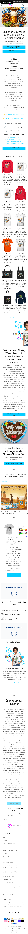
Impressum (5, 840)
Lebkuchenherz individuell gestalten (15, 118)
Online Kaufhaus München (16, 926)
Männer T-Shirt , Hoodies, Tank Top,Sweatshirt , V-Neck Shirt (11, 866)
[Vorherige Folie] (10, 469)
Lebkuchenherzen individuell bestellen (14, 148)
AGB (4, 837)
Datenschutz (6, 847)
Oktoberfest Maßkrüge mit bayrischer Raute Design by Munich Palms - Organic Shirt (20, 256)
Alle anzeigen (14, 317)
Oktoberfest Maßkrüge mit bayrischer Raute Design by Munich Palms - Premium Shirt (7, 257)
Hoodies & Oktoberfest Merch (15, 143)
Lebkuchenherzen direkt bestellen (14, 114)
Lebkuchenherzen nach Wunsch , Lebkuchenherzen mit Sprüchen (11, 886)
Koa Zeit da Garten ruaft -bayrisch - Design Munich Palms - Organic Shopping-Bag (7, 283)
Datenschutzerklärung (17, 928)
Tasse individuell (7, 879)
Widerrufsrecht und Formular (10, 850)
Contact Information (8, 894)
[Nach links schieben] (10, 517)
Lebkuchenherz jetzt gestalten (14, 51)
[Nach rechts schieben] (17, 517)
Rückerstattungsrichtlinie (9, 843)
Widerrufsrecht (8, 928)
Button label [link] (14, 803)
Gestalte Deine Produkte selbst (14, 414)
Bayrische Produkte (8, 882)
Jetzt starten (14, 575)
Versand (6, 930)
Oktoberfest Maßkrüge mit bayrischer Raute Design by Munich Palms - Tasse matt (7, 204)
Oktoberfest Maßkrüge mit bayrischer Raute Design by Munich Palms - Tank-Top (7, 231)
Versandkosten (6, 853)
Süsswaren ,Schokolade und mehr (11, 891)
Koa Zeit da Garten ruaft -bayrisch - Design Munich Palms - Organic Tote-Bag (20, 282)
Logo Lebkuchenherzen (14, 463)
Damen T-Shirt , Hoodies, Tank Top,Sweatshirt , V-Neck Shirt (10, 871)
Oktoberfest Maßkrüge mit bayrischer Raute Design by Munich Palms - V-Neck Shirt (20, 231)
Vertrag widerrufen (7, 856)
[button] (1, 5)
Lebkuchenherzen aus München (15, 139)
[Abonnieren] (23, 820)
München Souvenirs (15, 137)
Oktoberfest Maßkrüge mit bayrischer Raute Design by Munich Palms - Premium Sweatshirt (7, 178)
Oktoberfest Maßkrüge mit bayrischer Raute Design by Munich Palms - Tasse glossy (20, 177)
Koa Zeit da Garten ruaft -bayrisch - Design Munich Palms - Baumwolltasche (7, 308)
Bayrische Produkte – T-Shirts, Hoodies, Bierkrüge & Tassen (13, 512)
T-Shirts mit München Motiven (15, 141)
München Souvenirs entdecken (14, 47)
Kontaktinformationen (20, 930)
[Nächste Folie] (17, 469)
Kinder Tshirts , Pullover (9, 876)
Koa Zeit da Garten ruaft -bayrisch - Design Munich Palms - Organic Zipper (20, 308)
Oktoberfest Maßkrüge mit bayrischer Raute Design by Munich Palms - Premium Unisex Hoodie (20, 205)
